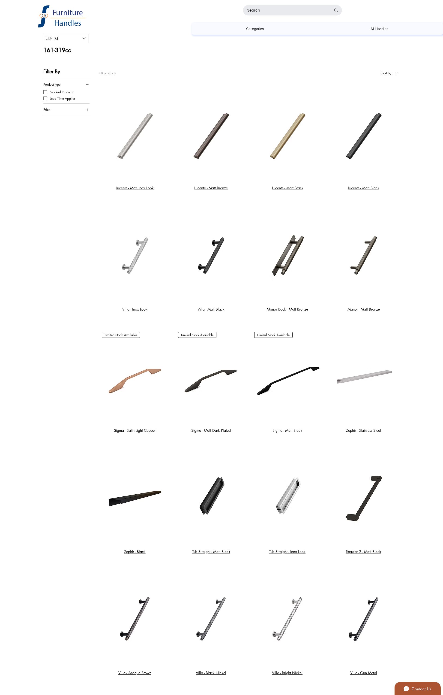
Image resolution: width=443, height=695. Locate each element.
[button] (255, 28)
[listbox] (66, 38)
